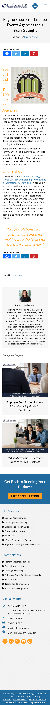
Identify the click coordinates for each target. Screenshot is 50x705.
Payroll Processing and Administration (22, 544)
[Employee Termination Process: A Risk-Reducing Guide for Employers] (25, 380)
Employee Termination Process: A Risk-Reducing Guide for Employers (25, 406)
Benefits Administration (15, 518)
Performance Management (17, 561)
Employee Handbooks (15, 531)
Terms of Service (37, 699)
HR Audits (9, 535)
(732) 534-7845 (15, 623)
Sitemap (7, 699)
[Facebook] (7, 53)
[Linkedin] (25, 53)
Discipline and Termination (17, 526)
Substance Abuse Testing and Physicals (23, 575)
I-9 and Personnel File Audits (18, 540)
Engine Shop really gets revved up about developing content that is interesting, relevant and (24, 179)
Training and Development (17, 584)
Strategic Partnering (14, 570)
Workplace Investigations (16, 588)
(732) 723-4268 (15, 618)
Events (14, 275)
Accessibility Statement (32, 702)
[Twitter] (16, 53)
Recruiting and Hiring (14, 566)
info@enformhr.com (18, 628)
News (21, 275)
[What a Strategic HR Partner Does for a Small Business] (25, 435)
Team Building (11, 579)
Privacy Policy (20, 699)
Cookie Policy (12, 702)
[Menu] (45, 6)
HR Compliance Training (16, 522)
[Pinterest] (34, 53)
